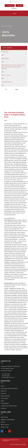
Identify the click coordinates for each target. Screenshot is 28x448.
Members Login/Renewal (8, 419)
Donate (3, 422)
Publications (4, 398)
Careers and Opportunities (9, 405)
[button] (5, 375)
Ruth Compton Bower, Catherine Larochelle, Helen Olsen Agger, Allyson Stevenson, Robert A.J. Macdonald (13, 67)
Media (2, 401)
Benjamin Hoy (5, 51)
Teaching (3, 393)
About (2, 386)
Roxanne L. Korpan (6, 75)
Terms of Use (4, 427)
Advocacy (4, 408)
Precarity (4, 391)
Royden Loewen (5, 58)
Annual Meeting (5, 396)
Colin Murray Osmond (7, 81)
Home (3, 26)
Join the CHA (4, 417)
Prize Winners (5, 403)
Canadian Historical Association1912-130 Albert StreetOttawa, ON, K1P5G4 (10, 368)
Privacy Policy (5, 424)
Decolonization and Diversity (9, 388)
